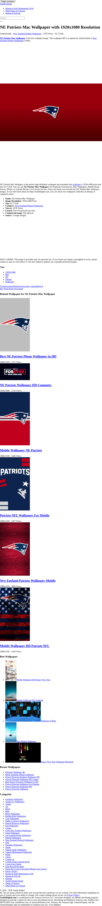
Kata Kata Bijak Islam (14, 866)
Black (7, 809)
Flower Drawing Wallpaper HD (18, 787)
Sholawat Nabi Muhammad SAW (19, 8)
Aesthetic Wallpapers (14, 799)
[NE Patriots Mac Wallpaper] (51, 113)
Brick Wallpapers (12, 814)
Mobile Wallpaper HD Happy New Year (33, 680)
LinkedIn (34, 286)
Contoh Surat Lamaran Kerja (17, 862)
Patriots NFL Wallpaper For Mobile (25, 515)
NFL (7, 842)
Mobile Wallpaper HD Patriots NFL (24, 646)
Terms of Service (12, 883)
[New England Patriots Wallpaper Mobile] (15, 575)
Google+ (27, 286)
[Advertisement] (51, 62)
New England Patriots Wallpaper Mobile (28, 580)
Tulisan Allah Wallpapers (15, 850)
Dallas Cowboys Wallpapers (17, 821)
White (7, 854)
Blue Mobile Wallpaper (26, 741)
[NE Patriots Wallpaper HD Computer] (15, 379)
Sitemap (8, 878)
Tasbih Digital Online (14, 881)
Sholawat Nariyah (12, 13)
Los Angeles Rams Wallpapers (18, 835)
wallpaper (77, 184)
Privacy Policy (11, 871)
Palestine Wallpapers (14, 845)
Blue (7, 811)
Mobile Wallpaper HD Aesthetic (29, 700)
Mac (7, 274)
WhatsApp (18, 286)
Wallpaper (9, 282)
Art (6, 806)
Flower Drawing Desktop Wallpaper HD (22, 777)
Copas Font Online (13, 864)
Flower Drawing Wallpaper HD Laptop (22, 779)
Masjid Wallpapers (13, 838)
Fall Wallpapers (11, 826)
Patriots (8, 279)
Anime (8, 804)
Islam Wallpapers (12, 833)
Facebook (10, 286)
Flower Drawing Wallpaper (16, 789)
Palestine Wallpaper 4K (15, 772)
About (8, 857)
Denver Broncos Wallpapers (17, 823)
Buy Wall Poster (7, 289)
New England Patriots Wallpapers (27, 34)
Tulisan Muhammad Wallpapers (18, 852)
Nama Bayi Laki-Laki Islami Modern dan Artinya (26, 869)
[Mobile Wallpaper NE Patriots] (15, 444)
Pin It (40, 286)
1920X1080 (10, 272)
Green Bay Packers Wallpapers (18, 830)
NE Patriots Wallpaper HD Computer (26, 385)
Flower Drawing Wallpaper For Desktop (22, 784)
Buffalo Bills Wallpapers (15, 816)
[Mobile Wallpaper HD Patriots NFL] (15, 640)
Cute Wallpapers (12, 818)
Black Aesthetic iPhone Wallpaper (19, 775)
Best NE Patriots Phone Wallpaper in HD (28, 356)
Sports (8, 847)
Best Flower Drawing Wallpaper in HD (21, 782)
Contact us (9, 859)
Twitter (3, 286)
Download (18, 289)
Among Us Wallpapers (14, 802)
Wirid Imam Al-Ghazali (15, 11)
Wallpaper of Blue (48, 721)
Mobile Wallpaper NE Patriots (21, 450)
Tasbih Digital (6, 4)
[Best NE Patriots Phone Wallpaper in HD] (15, 351)
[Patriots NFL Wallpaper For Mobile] (15, 510)
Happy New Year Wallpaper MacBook (57, 762)
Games (8, 828)
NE (6, 277)
